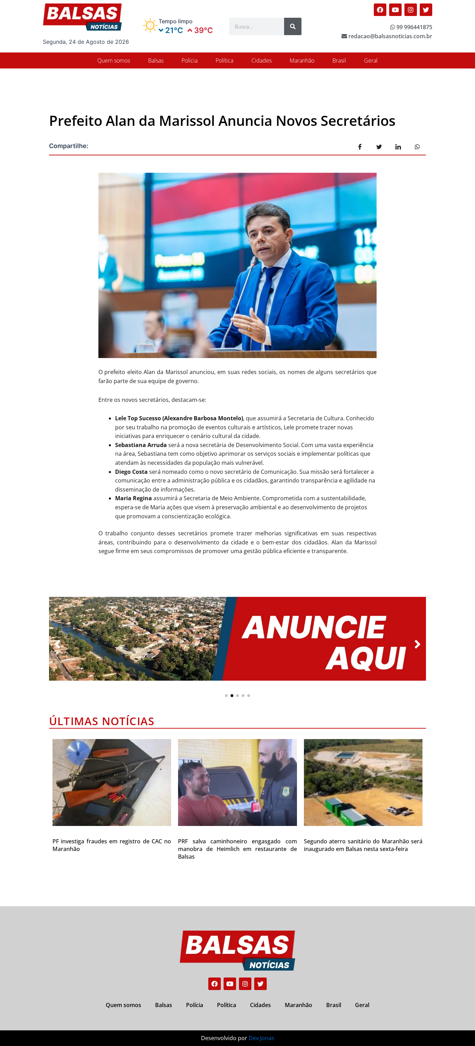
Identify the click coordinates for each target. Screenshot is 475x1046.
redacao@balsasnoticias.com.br (389, 36)
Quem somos (113, 60)
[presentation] (57, 644)
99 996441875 (413, 27)
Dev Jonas (261, 1038)
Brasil (339, 60)
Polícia (190, 60)
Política (224, 60)
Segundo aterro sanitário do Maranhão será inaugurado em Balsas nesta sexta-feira (363, 845)
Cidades (261, 60)
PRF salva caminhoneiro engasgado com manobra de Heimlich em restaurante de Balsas (237, 848)
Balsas (155, 60)
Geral (371, 60)
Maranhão (302, 60)
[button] (226, 695)
